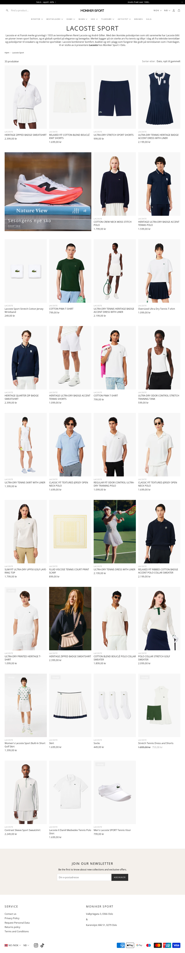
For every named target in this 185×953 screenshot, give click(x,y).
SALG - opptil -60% (45, 2)
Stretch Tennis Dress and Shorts (155, 743)
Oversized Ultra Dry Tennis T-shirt (156, 308)
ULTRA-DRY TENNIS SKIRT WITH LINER (25, 482)
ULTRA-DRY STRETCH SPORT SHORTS (114, 134)
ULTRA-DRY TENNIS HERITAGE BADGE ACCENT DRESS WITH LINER (158, 136)
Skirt (51, 743)
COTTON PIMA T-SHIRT (61, 308)
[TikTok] (42, 945)
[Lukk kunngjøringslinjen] (182, 2)
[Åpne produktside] (26, 97)
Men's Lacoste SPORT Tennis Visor (112, 830)
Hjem (7, 52)
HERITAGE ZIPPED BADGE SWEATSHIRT (26, 134)
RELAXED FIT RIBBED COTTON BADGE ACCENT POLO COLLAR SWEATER (158, 571)
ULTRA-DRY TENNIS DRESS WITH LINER (114, 569)
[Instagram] (36, 945)
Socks (97, 743)
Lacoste (9, 132)
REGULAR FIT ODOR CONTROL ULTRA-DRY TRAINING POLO (114, 484)
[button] (23, 10)
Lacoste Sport (18, 52)
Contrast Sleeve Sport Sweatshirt (22, 830)
